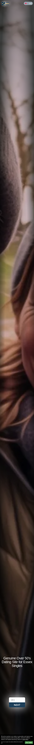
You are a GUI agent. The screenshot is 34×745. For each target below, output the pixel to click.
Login (30, 3)
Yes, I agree (29, 742)
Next (17, 705)
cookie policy (25, 739)
